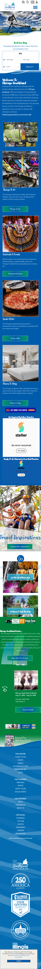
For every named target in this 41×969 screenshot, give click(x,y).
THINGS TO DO (20, 757)
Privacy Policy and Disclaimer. (20, 955)
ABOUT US (20, 808)
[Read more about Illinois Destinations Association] (20, 918)
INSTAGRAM (20, 827)
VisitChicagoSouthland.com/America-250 (16, 115)
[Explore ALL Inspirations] (20, 489)
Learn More (18, 957)
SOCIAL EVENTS (20, 792)
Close (18, 961)
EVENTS (20, 760)
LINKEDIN (20, 830)
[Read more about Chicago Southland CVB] (20, 871)
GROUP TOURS (20, 789)
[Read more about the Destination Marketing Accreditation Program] (20, 940)
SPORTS (20, 786)
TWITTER (20, 824)
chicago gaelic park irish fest (26, 693)
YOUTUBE (20, 821)
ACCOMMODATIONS (20, 766)
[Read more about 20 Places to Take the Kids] (20, 598)
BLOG (20, 772)
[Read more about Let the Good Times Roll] (20, 564)
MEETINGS (20, 783)
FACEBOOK (20, 818)
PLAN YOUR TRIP (20, 769)
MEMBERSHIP (20, 805)
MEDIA (20, 802)
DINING (20, 763)
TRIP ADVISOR (21, 834)
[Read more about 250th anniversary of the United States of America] (20, 889)
